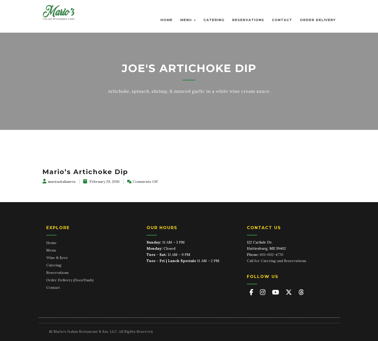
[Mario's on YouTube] (276, 292)
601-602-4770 (271, 254)
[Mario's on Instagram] (263, 292)
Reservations (248, 20)
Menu (186, 20)
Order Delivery (318, 20)
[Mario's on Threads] (301, 292)
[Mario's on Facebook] (252, 292)
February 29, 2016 (104, 181)
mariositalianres (62, 181)
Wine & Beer (57, 257)
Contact (282, 20)
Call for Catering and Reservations (276, 260)
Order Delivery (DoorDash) (70, 280)
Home (166, 20)
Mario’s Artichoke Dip (85, 172)
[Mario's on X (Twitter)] (289, 292)
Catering (213, 20)
